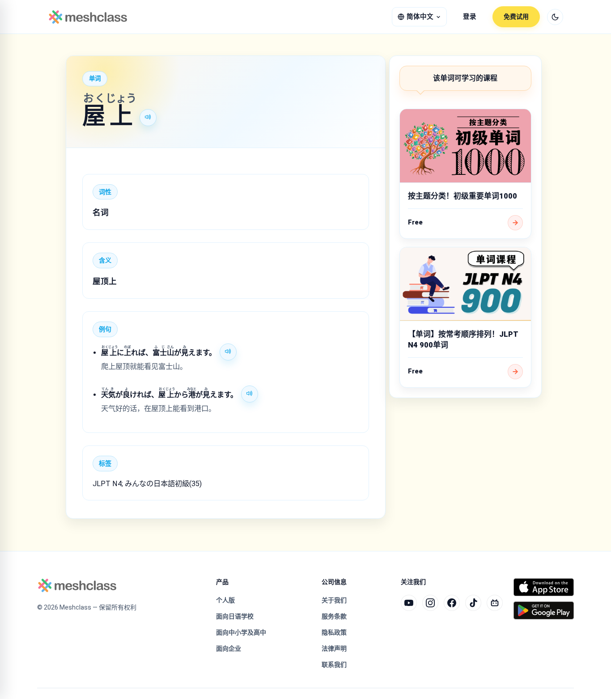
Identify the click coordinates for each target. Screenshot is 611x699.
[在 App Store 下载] (543, 587)
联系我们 (334, 664)
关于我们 (334, 600)
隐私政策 (334, 632)
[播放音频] (148, 117)
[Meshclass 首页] (88, 17)
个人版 (225, 600)
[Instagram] (430, 603)
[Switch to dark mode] (555, 17)
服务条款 (334, 616)
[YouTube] (409, 603)
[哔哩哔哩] (495, 603)
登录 (469, 17)
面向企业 (228, 648)
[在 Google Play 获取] (543, 610)
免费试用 (516, 16)
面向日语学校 (235, 616)
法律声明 (334, 648)
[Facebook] (452, 603)
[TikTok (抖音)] (473, 603)
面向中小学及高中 (241, 632)
